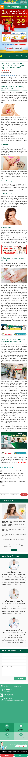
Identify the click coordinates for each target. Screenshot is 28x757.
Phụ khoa (9, 56)
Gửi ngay (24, 494)
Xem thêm (14, 550)
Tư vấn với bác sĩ (21, 746)
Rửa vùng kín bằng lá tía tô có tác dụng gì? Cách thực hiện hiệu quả (13, 479)
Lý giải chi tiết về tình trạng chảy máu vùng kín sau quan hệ (13, 477)
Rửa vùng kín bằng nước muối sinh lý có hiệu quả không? (12, 473)
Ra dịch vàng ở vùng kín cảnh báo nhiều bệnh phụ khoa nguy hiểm (13, 471)
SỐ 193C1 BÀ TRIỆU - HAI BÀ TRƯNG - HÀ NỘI (12, 686)
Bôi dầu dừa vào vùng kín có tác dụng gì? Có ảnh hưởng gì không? (12, 482)
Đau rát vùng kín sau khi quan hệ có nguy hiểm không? (12, 475)
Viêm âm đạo (21, 56)
